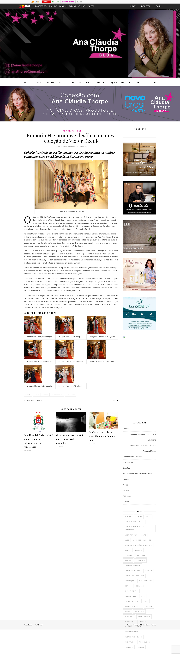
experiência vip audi (134, 576)
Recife (143, 622)
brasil (128, 550)
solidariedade (131, 632)
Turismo (129, 647)
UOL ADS (90, 6)
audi (127, 540)
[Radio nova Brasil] (90, 121)
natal (127, 611)
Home (39, 82)
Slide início (127, 496)
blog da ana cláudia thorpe (138, 545)
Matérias (102, 82)
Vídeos (89, 82)
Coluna (50, 82)
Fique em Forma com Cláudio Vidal (137, 473)
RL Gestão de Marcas (148, 625)
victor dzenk (70, 395)
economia (140, 560)
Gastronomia (145, 581)
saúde (140, 627)
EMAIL (158, 6)
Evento (148, 571)
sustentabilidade (133, 637)
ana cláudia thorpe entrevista (134, 528)
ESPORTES (55, 2)
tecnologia (144, 642)
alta (148, 516)
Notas (125, 485)
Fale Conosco (136, 82)
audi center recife (142, 540)
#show (139, 516)
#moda (28, 395)
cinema (138, 550)
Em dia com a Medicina (132, 456)
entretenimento (133, 571)
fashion (45, 395)
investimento (131, 591)
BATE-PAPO (145, 6)
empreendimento (133, 565)
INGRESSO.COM (41, 6)
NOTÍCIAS (46, 2)
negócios (139, 611)
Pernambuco (144, 616)
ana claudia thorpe (134, 522)
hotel (128, 586)
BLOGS (79, 2)
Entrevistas (128, 462)
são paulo (130, 642)
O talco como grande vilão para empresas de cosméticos (70, 439)
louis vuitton (132, 601)
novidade (129, 616)
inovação (139, 586)
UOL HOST (53, 6)
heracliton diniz (57, 395)
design (128, 560)
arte (144, 535)
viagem (140, 647)
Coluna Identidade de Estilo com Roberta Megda (142, 448)
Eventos (76, 82)
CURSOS (72, 6)
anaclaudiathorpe (34, 400)
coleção (129, 555)
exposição (130, 581)
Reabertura (130, 622)
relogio (128, 627)
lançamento (131, 596)
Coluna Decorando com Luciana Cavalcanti (143, 437)
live (143, 596)
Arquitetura (131, 535)
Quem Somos (118, 82)
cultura (141, 555)
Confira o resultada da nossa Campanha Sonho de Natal (103, 436)
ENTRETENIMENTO (68, 2)
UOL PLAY (81, 6)
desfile (36, 395)
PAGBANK (63, 6)
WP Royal (39, 625)
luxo (145, 601)
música (149, 606)
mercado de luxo (133, 606)
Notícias (63, 82)
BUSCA (133, 6)
